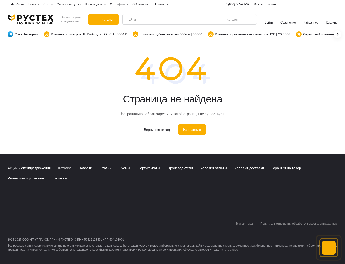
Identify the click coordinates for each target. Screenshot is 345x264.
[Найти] (251, 19)
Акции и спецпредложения (29, 168)
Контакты (59, 178)
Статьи (105, 168)
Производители (180, 168)
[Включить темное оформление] (334, 4)
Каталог (64, 168)
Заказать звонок (265, 4)
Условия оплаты (213, 168)
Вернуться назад (157, 130)
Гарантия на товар (286, 168)
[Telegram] (20, 195)
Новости (85, 168)
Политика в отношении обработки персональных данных (298, 223)
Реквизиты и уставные (26, 178)
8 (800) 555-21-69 (237, 4)
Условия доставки (249, 168)
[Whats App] (29, 195)
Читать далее (229, 249)
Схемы (124, 168)
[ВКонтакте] (10, 195)
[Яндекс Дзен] (38, 195)
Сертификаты (149, 168)
